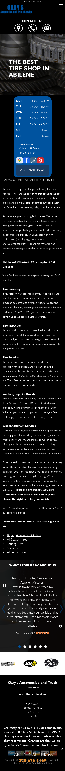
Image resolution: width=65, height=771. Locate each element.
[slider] (42, 633)
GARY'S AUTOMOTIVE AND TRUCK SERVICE (28, 180)
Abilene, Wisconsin (32, 582)
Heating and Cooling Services (29, 578)
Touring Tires (15, 544)
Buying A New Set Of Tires (24, 535)
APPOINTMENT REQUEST (32, 169)
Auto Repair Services (32, 694)
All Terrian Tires (16, 552)
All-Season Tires (17, 539)
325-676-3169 (27, 153)
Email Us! (32, 716)
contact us (8, 316)
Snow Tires (14, 548)
